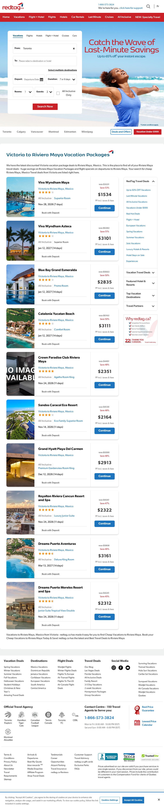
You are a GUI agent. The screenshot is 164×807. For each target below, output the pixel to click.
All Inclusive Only (68, 93)
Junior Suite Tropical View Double (56, 611)
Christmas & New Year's (12, 690)
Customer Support (83, 755)
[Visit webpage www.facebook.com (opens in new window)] (121, 667)
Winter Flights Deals (67, 670)
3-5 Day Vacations (93, 685)
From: (17, 48)
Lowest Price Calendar (149, 723)
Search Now (45, 106)
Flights (52, 17)
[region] (82, 800)
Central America (38, 688)
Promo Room (61, 286)
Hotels (63, 17)
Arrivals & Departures (32, 757)
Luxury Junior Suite (64, 516)
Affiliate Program (35, 772)
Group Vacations (93, 695)
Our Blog (89, 667)
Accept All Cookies (133, 800)
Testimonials (56, 755)
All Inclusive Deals (93, 678)
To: (16, 61)
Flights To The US (66, 681)
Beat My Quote (34, 762)
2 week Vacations (93, 688)
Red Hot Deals (133, 214)
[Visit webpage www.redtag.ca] (128, 667)
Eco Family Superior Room (68, 421)
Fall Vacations (10, 678)
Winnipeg (87, 132)
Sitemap (7, 779)
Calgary (21, 132)
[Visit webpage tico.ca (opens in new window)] (129, 757)
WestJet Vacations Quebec (146, 694)
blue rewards (35, 765)
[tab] (18, 36)
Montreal (54, 132)
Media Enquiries (35, 769)
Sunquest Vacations (147, 681)
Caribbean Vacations (40, 678)
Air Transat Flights (66, 678)
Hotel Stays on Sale (135, 255)
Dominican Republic (40, 670)
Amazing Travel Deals (14, 695)
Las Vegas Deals (92, 670)
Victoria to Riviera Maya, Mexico (55, 189)
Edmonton (70, 132)
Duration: (53, 79)
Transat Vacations (146, 667)
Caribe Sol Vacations (148, 674)
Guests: (40, 92)
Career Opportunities (57, 760)
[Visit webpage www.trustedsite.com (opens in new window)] (150, 757)
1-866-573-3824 (106, 5)
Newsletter (9, 769)
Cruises (109, 17)
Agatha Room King (64, 377)
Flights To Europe (66, 674)
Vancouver (37, 132)
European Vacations (135, 226)
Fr (158, 6)
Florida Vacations (93, 674)
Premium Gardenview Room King (56, 468)
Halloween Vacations (14, 681)
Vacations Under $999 (137, 208)
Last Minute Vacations (136, 196)
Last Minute (94, 17)
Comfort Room (62, 329)
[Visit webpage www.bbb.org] (108, 756)
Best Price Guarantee (148, 709)
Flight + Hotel (36, 17)
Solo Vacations (133, 243)
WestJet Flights (64, 667)
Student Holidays (12, 685)
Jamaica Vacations (39, 674)
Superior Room (62, 198)
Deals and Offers (121, 132)
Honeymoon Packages (95, 692)
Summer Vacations (135, 237)
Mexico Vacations (39, 667)
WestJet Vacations (146, 685)
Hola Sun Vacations (147, 670)
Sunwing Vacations (147, 663)
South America (38, 685)
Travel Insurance (58, 769)
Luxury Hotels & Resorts (137, 249)
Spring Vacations (134, 231)
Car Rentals (77, 17)
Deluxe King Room (64, 559)
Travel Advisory (81, 758)
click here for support (131, 8)
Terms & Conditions (9, 757)
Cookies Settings (110, 800)
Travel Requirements (10, 774)
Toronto (7, 132)
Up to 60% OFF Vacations (138, 190)
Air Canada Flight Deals (66, 687)
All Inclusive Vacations (136, 202)
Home (6, 17)
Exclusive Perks (81, 765)
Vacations (19, 17)
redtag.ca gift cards (83, 762)
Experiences (132, 261)
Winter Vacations (12, 670)
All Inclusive (124, 17)
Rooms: (18, 92)
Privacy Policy (10, 762)
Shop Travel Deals (35, 776)
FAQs (77, 769)
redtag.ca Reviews (59, 772)
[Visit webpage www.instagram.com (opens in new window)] (113, 667)
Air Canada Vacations (148, 688)
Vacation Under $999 (147, 132)
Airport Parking (58, 765)
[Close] (158, 799)
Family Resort (91, 681)
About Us (8, 765)
